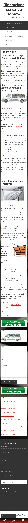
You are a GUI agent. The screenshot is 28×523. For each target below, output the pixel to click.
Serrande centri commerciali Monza (10, 430)
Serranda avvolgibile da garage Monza (11, 419)
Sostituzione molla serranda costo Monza (12, 434)
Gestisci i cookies (8, 515)
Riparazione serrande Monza (14, 9)
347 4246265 (8, 471)
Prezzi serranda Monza (7, 416)
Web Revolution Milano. (16, 517)
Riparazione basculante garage (16, 311)
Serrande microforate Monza (9, 405)
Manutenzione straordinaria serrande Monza (13, 427)
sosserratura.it (5, 446)
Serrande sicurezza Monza (8, 412)
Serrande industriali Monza (8, 408)
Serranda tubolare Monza (8, 401)
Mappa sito (5, 452)
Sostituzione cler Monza (7, 423)
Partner (4, 460)
